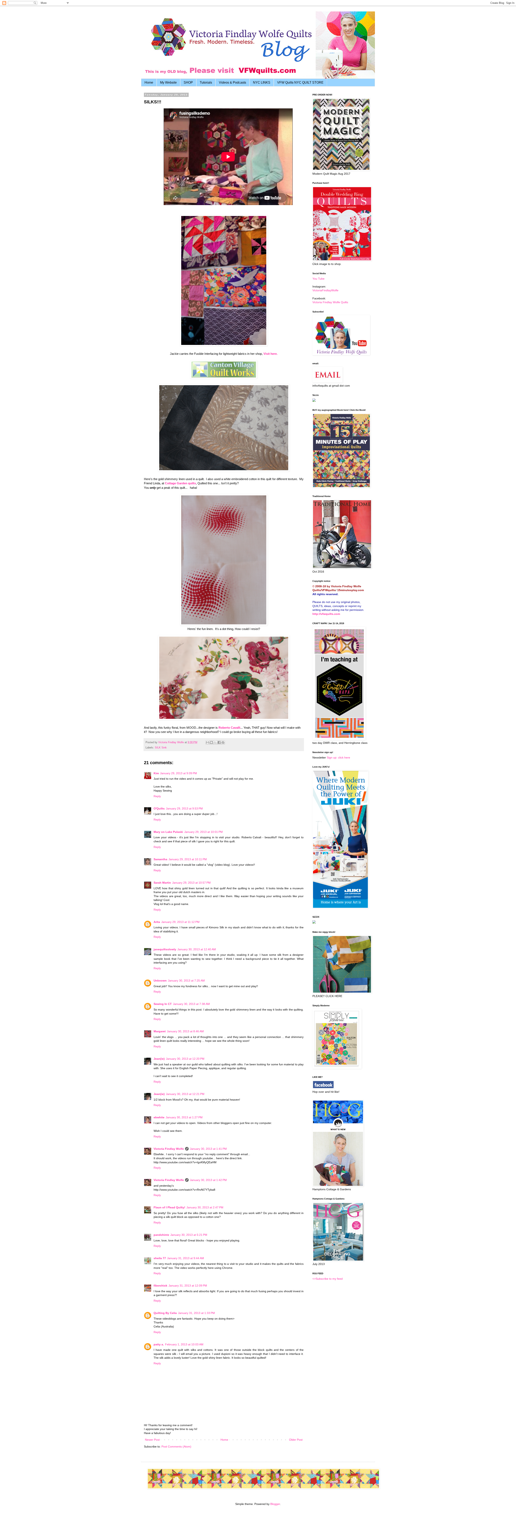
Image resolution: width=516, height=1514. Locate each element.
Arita (157, 922)
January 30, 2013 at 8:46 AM (185, 1031)
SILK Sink (161, 747)
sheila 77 (160, 1258)
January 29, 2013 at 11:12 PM (180, 922)
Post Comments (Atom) (176, 1446)
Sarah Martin (162, 882)
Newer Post (152, 1439)
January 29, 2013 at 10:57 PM (191, 882)
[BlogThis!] (211, 742)
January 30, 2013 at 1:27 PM (184, 1117)
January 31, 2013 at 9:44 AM (185, 1258)
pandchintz (161, 1234)
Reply (157, 796)
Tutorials (206, 82)
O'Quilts (159, 808)
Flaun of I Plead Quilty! (169, 1207)
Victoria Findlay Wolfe (169, 1148)
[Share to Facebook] (219, 742)
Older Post (296, 1439)
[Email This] (208, 742)
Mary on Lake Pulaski (168, 831)
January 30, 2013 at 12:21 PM (185, 1094)
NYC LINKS (261, 82)
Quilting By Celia (165, 1313)
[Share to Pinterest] (223, 742)
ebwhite (159, 1117)
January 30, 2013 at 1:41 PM (208, 1148)
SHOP (188, 82)
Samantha (160, 859)
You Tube (318, 278)
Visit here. (270, 353)
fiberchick (160, 1285)
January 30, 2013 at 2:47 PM (204, 1207)
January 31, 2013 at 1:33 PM (196, 1313)
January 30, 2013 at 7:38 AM (191, 1004)
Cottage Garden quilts (180, 483)
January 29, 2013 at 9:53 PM (184, 808)
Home (149, 82)
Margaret (160, 1031)
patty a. (159, 1344)
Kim (156, 773)
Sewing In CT (163, 1004)
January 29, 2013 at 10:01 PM (203, 831)
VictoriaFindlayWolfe (325, 290)
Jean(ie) (159, 1058)
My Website (168, 82)
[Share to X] (215, 742)
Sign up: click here (338, 757)
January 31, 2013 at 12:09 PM (188, 1285)
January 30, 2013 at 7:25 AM (186, 980)
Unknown (160, 980)
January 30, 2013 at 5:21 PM (188, 1234)
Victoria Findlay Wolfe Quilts (330, 302)
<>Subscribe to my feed (327, 1278)
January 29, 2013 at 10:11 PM (188, 859)
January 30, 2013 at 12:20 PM (185, 1058)
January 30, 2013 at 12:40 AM (196, 949)
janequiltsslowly (165, 949)
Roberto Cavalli (229, 727)
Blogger (275, 1504)
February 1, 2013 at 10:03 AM (184, 1344)
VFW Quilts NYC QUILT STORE (300, 82)
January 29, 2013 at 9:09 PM (178, 773)
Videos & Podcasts (232, 82)
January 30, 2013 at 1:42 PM (208, 1180)
